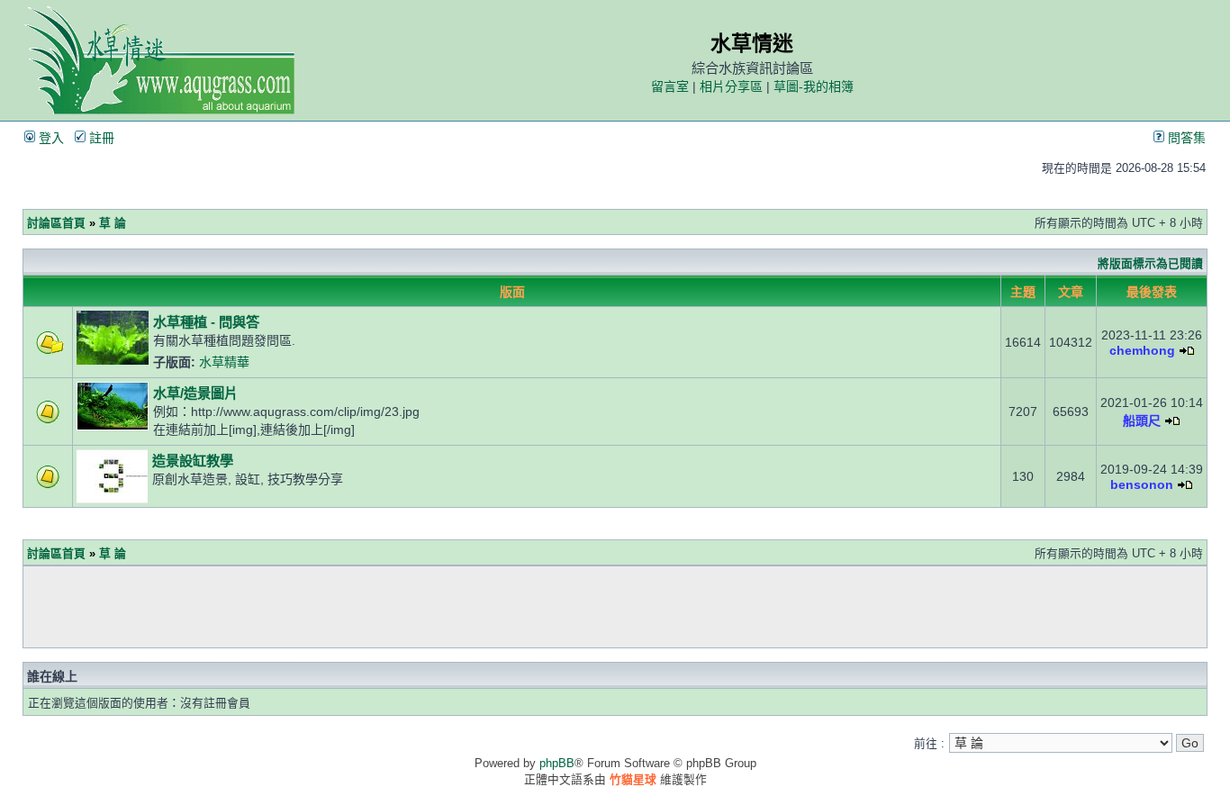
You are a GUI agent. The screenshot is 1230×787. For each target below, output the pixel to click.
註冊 (100, 138)
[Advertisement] (615, 606)
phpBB (556, 763)
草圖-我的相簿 (813, 86)
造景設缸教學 (192, 460)
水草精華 (224, 362)
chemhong (1142, 350)
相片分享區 (731, 86)
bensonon (1141, 484)
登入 (49, 138)
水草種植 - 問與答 (206, 322)
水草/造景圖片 (195, 393)
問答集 (1185, 138)
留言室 (670, 86)
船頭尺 (1142, 420)
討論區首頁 (56, 223)
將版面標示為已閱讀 (1150, 263)
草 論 (112, 223)
